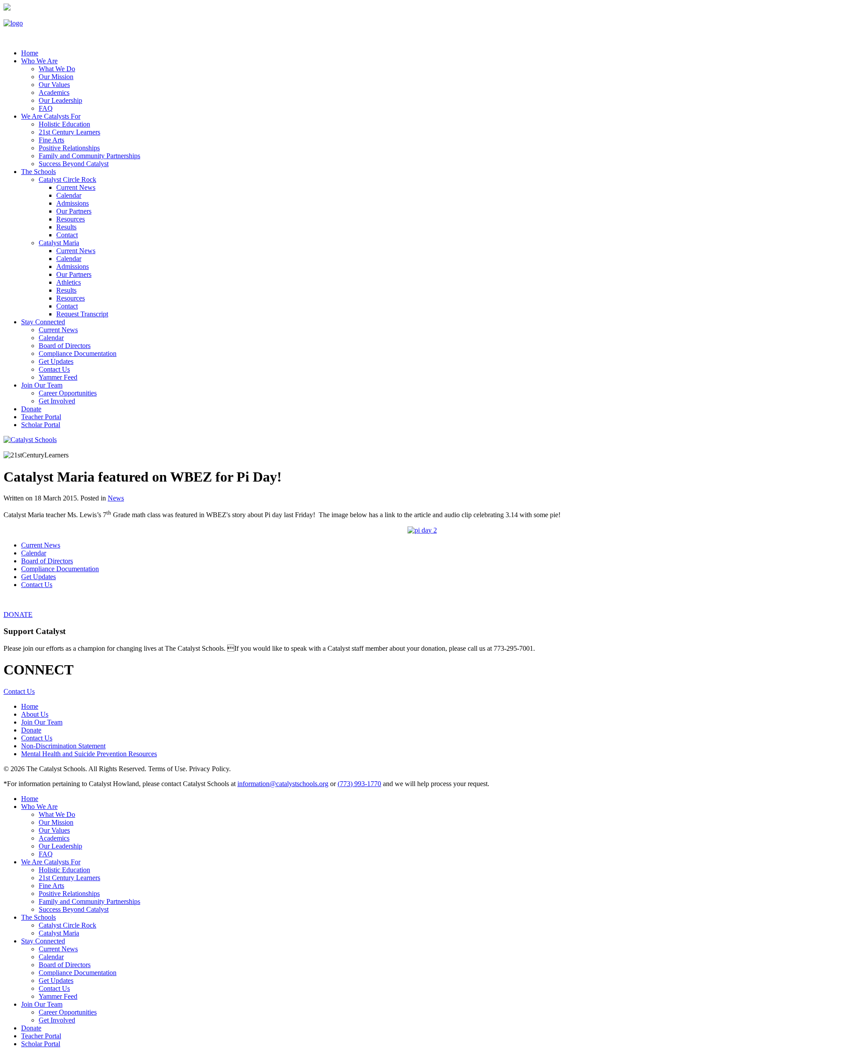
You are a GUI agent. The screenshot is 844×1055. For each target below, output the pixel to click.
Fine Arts (51, 140)
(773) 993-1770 (359, 783)
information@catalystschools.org (282, 783)
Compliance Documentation (77, 353)
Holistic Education (64, 124)
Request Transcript (82, 314)
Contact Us (54, 369)
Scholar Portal (40, 424)
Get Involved (57, 401)
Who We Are (39, 61)
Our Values (54, 84)
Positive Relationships (69, 148)
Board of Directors (65, 345)
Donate (31, 409)
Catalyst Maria (59, 243)
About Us (34, 714)
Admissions (72, 203)
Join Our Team (41, 385)
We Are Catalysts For (50, 116)
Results (66, 227)
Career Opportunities (68, 393)
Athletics (68, 282)
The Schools (38, 171)
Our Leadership (60, 100)
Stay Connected (43, 322)
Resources (70, 219)
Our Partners (73, 211)
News (116, 498)
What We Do (57, 69)
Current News (75, 187)
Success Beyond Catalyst (74, 163)
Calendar (68, 195)
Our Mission (56, 76)
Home (29, 706)
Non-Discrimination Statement (63, 746)
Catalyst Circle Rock (67, 179)
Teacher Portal (41, 417)
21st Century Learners (69, 132)
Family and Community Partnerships (89, 156)
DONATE (18, 614)
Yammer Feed (58, 377)
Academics (54, 92)
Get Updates (56, 361)
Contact (67, 235)
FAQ (46, 108)
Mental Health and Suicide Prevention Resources (89, 754)
